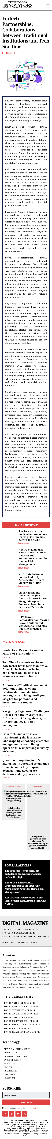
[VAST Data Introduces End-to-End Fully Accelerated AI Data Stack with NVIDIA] (9, 579)
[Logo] (24, 5)
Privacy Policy (32, 1108)
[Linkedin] (18, 1113)
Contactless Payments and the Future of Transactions (23, 651)
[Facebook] (5, 1113)
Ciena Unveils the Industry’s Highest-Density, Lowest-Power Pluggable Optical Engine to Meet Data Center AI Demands (33, 600)
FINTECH (6, 657)
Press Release (24, 543)
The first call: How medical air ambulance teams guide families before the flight (33, 535)
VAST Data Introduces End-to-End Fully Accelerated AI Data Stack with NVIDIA (32, 578)
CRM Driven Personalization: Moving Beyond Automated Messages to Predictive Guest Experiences (34, 622)
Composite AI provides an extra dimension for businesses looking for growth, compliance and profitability (38, 842)
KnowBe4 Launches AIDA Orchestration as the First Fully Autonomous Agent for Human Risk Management (33, 557)
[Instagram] (11, 1113)
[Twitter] (24, 1113)
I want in (24, 1102)
